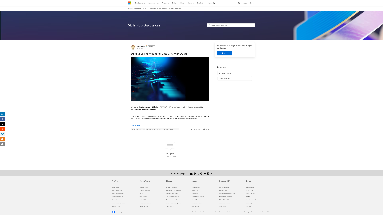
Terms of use (222, 212)
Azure (220, 184)
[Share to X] (198, 173)
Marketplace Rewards (224, 203)
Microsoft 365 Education (172, 193)
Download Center (144, 187)
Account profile (143, 184)
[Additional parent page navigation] (145, 8)
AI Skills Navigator (225, 78)
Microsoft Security (196, 187)
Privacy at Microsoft (250, 193)
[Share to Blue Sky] (205, 173)
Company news (249, 190)
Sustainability (249, 206)
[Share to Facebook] (195, 173)
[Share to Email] (211, 173)
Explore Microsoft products (118, 203)
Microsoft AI (194, 184)
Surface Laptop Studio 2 (117, 190)
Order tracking (143, 196)
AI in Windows (115, 200)
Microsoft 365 (195, 193)
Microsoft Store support (145, 190)
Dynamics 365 (195, 190)
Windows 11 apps (116, 206)
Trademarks (230, 212)
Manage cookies (213, 212)
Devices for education (171, 187)
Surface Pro (114, 184)
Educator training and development (174, 200)
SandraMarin (141, 46)
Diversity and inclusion (251, 200)
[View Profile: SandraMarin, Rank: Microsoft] (133, 47)
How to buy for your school (172, 196)
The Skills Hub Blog (225, 73)
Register (245, 3)
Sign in (224, 53)
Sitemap (188, 212)
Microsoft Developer (224, 187)
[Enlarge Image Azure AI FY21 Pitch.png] (170, 79)
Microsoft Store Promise (145, 203)
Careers (248, 184)
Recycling (246, 212)
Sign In (252, 3)
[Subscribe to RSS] (208, 173)
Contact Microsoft (196, 212)
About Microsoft (250, 187)
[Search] (239, 3)
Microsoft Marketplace (224, 200)
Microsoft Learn (223, 190)
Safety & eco (239, 212)
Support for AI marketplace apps (227, 193)
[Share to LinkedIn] (191, 173)
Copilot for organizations (118, 193)
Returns (141, 193)
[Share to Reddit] (201, 173)
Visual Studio (222, 206)
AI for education (170, 206)
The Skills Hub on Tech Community (158, 8)
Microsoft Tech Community (225, 196)
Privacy (204, 212)
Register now (135, 125)
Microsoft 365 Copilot (197, 203)
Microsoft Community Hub (135, 8)
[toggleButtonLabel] (253, 8)
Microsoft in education (171, 184)
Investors (248, 196)
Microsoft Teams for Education (173, 190)
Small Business (195, 206)
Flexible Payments (144, 206)
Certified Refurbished (145, 200)
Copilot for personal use (117, 196)
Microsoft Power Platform (198, 196)
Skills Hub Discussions (175, 8)
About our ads (254, 212)
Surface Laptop (115, 187)
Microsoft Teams (195, 200)
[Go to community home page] (129, 2)
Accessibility (249, 203)
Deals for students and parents (173, 203)
